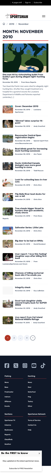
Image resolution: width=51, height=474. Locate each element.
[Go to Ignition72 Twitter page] (16, 365)
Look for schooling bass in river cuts (31, 181)
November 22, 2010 (22, 291)
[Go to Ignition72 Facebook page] (7, 365)
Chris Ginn (38, 185)
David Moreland (39, 244)
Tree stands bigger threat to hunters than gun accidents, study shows (29, 211)
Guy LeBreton (39, 291)
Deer (29, 387)
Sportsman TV (10, 420)
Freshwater (9, 392)
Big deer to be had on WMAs (29, 241)
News (7, 382)
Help (29, 430)
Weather (8, 444)
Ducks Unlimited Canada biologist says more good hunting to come (28, 165)
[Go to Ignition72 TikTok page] (43, 365)
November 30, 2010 (10, 82)
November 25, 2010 (22, 185)
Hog (29, 397)
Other (30, 406)
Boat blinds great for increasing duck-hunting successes (31, 150)
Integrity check (22, 287)
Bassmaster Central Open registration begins (28, 136)
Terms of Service (34, 420)
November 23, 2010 (22, 231)
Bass (6, 387)
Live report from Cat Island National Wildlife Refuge (28, 318)
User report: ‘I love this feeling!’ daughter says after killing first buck (31, 256)
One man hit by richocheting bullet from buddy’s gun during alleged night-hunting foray (24, 77)
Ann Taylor (38, 154)
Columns (8, 425)
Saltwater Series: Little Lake (29, 228)
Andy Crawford (39, 126)
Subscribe (38, 3)
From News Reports (28, 82)
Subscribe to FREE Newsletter (21, 468)
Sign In (28, 3)
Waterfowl (32, 392)
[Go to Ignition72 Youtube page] (34, 365)
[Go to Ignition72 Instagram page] (25, 365)
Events (7, 406)
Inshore (7, 397)
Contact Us (32, 425)
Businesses (9, 430)
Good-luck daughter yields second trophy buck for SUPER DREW (31, 303)
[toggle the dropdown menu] (43, 16)
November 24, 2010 (22, 199)
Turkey (30, 401)
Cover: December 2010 (26, 106)
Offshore (8, 401)
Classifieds (8, 439)
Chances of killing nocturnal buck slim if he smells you (29, 274)
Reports (7, 435)
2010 (11, 24)
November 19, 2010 (22, 323)
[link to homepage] (17, 16)
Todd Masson (39, 171)
